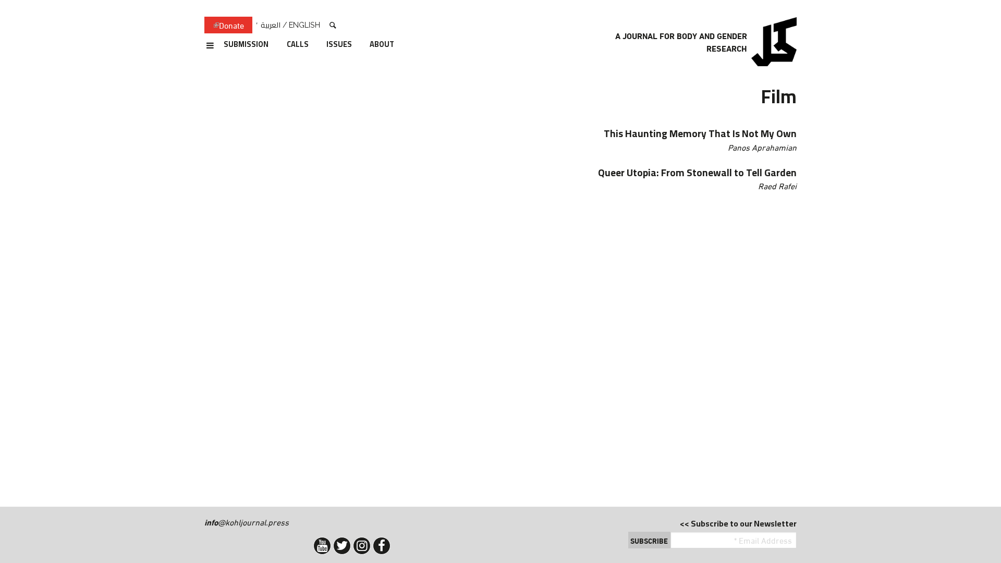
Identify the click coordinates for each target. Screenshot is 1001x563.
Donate (224, 25)
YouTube (322, 546)
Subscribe (649, 540)
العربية (270, 25)
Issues (339, 45)
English (304, 24)
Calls (298, 45)
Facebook (381, 546)
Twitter (342, 546)
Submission (246, 45)
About (382, 45)
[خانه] (774, 41)
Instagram (362, 546)
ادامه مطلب (550, 140)
